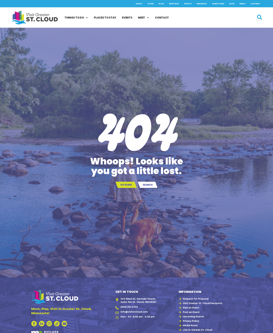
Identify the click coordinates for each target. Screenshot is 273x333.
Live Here (255, 3)
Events (127, 17)
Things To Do (74, 17)
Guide (151, 3)
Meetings (174, 3)
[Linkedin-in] (41, 323)
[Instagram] (49, 323)
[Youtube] (64, 323)
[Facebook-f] (34, 323)
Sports (187, 3)
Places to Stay (105, 17)
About (139, 3)
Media (243, 3)
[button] (267, 329)
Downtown (218, 3)
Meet (141, 17)
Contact (162, 17)
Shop (231, 3)
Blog (161, 3)
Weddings (202, 3)
